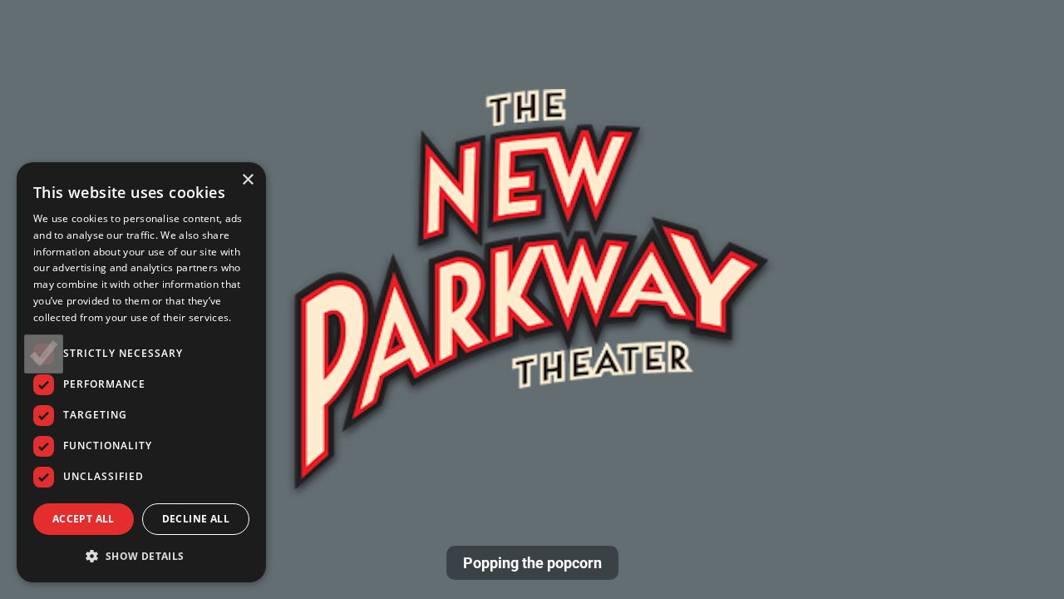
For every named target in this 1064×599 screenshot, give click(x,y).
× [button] (247, 180)
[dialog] (141, 372)
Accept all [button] (83, 519)
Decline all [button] (195, 519)
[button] (141, 556)
